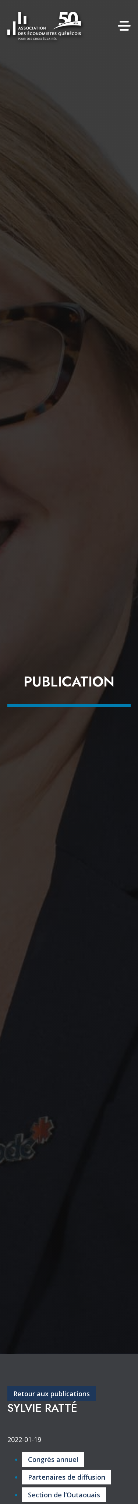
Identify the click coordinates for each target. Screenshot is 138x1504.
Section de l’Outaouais (64, 1494)
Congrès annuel (53, 1459)
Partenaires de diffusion (66, 1477)
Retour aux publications (51, 1393)
